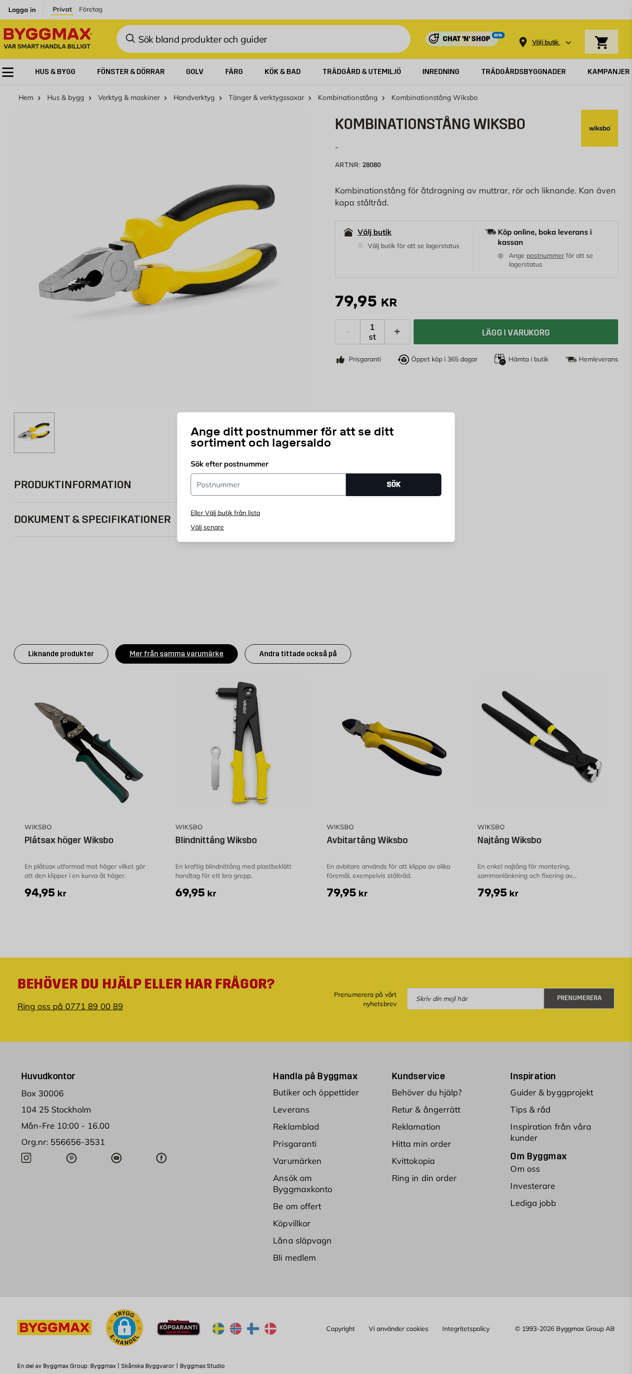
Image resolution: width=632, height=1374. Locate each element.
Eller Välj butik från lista (225, 513)
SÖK (394, 484)
